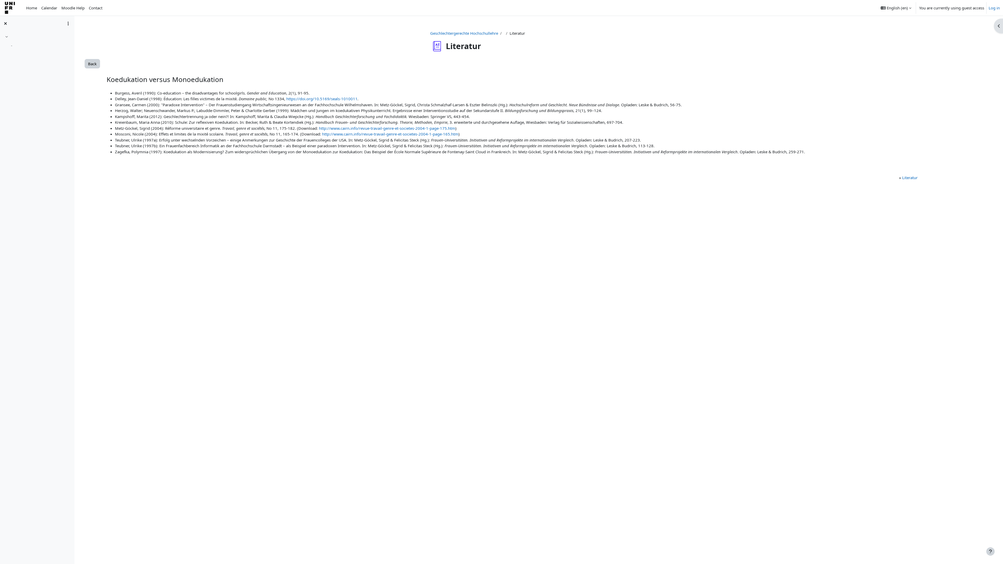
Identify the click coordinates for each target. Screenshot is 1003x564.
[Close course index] (5, 23)
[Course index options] (68, 23)
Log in (994, 7)
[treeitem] (37, 42)
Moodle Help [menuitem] (73, 7)
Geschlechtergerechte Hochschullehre (464, 33)
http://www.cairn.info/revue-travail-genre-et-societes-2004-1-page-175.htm (387, 128)
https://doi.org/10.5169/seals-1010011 (322, 98)
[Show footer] (990, 551)
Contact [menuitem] (95, 7)
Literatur (910, 177)
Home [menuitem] (31, 7)
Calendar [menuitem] (49, 7)
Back (92, 63)
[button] (896, 8)
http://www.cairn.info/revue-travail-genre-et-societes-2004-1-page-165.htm (390, 134)
